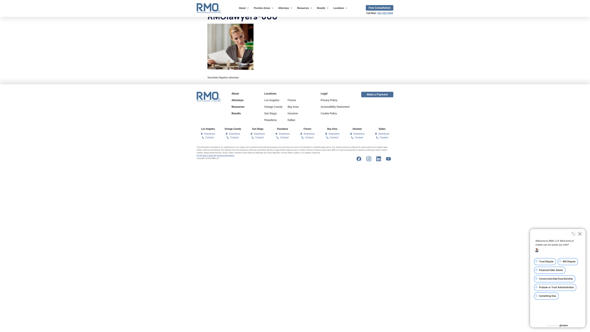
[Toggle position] (573, 233)
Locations (338, 8)
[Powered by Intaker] (563, 325)
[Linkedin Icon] (379, 159)
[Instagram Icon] (369, 159)
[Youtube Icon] (388, 159)
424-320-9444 (385, 13)
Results (321, 8)
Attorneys (283, 8)
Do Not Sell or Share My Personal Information (215, 155)
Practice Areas (262, 8)
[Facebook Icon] (359, 159)
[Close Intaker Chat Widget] (579, 233)
